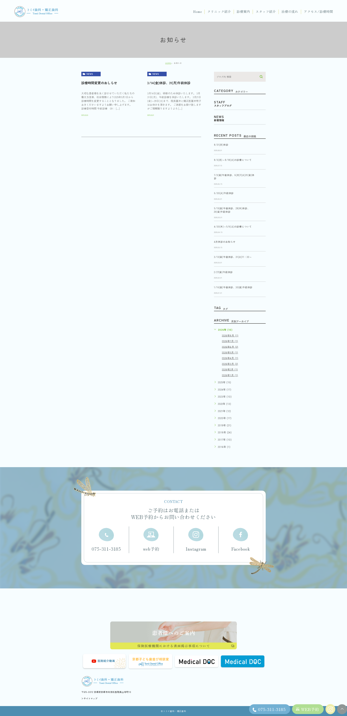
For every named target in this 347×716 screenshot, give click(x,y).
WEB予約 (310, 709)
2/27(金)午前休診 (223, 272)
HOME (168, 63)
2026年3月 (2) (230, 364)
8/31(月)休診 (221, 144)
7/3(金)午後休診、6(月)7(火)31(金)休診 (234, 176)
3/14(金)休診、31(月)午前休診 (168, 82)
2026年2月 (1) (230, 369)
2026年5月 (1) (230, 352)
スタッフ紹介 (266, 11)
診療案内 (243, 11)
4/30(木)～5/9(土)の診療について (233, 226)
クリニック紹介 (219, 11)
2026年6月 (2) (230, 346)
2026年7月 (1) (230, 341)
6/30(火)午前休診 (224, 193)
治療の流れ (289, 11)
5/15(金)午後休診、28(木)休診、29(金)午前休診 (232, 210)
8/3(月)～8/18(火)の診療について (233, 160)
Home (197, 11)
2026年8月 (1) (230, 335)
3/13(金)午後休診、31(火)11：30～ (233, 257)
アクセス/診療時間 (318, 11)
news (89, 74)
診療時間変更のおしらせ (99, 82)
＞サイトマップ (89, 698)
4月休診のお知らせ (224, 242)
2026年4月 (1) (230, 358)
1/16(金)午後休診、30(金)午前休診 (233, 287)
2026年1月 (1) (230, 375)
